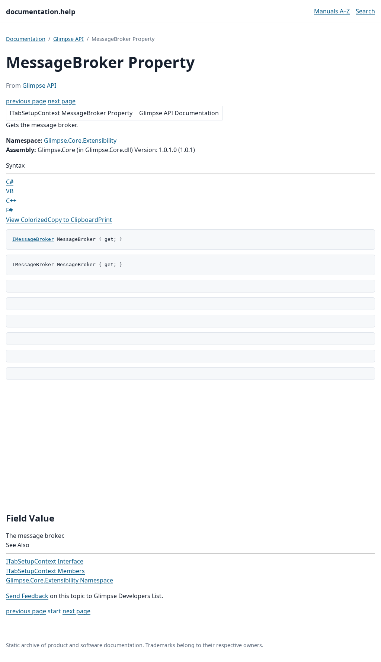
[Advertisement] (190, 446)
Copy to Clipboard (73, 220)
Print (105, 220)
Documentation (25, 38)
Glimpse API (68, 38)
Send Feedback (27, 596)
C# (9, 182)
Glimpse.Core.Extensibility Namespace (59, 580)
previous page (26, 101)
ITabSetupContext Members (45, 571)
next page (62, 101)
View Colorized (27, 220)
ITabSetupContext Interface (44, 561)
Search (365, 11)
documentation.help (41, 11)
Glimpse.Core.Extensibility (80, 140)
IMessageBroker (33, 239)
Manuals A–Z (332, 11)
